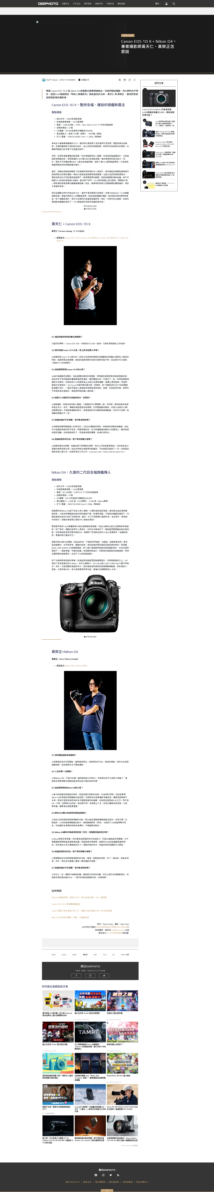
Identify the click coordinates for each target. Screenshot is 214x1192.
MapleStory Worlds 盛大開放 (118, 1076)
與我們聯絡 (128, 1182)
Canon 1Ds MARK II (89, 238)
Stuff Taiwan (52, 80)
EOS (95, 955)
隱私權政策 (114, 1182)
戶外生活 (76, 4)
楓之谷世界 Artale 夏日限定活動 (54, 1044)
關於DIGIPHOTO (73, 1182)
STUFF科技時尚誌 (115, 933)
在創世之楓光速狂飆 (114, 1013)
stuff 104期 (125, 955)
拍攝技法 (65, 4)
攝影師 (85, 955)
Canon (64, 955)
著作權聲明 (100, 1182)
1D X (104, 955)
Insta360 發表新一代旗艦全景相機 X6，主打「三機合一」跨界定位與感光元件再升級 (90, 1109)
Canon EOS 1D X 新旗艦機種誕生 (66, 904)
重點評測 (99, 4)
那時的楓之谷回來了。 (115, 1044)
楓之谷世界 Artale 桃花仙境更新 (87, 1013)
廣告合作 (87, 1182)
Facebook (120, 80)
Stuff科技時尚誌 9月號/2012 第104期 (112, 927)
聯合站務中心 (142, 1182)
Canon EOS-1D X (72, 238)
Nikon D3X (69, 666)
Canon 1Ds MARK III (109, 238)
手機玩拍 (110, 4)
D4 (113, 955)
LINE (125, 80)
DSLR (53, 955)
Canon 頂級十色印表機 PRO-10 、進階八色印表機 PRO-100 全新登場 (82, 911)
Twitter (130, 80)
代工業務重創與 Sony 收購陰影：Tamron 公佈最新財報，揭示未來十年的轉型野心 (90, 1046)
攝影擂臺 (121, 4)
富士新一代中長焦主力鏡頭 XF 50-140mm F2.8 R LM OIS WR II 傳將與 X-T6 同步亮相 (58, 1140)
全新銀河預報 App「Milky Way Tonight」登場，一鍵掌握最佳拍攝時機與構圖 (90, 1078)
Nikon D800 (81, 666)
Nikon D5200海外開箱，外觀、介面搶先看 (70, 917)
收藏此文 (85, 80)
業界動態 (88, 4)
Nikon (75, 955)
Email (134, 80)
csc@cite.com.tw (118, 930)
